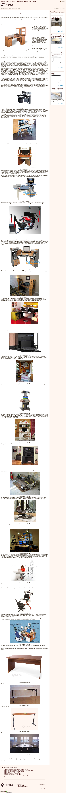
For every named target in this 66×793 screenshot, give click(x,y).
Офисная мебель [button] (22, 5)
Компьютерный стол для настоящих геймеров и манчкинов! (14, 771)
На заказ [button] (41, 5)
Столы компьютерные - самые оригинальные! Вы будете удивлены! (16, 769)
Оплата (30, 1)
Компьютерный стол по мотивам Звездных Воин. (12, 774)
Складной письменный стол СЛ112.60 (57, 89)
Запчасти (35, 5)
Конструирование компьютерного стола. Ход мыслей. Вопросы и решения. (17, 777)
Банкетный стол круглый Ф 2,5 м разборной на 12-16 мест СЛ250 (57, 36)
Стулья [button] (30, 5)
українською (63, 1)
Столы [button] (15, 5)
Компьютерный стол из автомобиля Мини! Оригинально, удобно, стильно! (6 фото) (19, 770)
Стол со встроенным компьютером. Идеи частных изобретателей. (16, 775)
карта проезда (20, 787)
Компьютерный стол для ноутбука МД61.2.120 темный (57, 72)
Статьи (13, 1)
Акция (46, 5)
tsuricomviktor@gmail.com (40, 789)
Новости (7, 1)
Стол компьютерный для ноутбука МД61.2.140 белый (57, 54)
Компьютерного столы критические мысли (11, 772)
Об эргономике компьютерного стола (10, 776)
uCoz (5, 791)
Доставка (26, 1)
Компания (3, 1)
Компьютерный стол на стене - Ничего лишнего (12, 773)
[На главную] (7, 784)
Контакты (34, 1)
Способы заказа (20, 1)
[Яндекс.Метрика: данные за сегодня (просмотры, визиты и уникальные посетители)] (9, 792)
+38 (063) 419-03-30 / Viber (56, 5)
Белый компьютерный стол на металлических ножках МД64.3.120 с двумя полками (57, 16)
